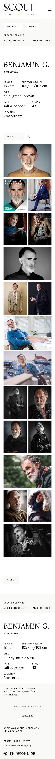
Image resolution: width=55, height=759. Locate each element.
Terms (8, 741)
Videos (32, 26)
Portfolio (13, 26)
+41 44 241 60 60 (13, 731)
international (12, 72)
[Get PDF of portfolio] (28, 136)
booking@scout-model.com (22, 728)
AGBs (17, 741)
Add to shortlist (15, 41)
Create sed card (14, 35)
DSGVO (27, 741)
